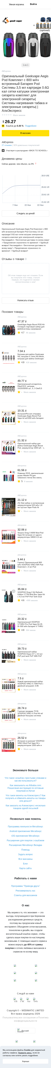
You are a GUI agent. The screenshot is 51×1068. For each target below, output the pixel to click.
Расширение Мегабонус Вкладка (25, 845)
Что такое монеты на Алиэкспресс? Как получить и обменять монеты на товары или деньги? (25, 798)
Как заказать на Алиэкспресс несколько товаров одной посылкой (25, 806)
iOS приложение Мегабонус (25, 836)
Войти (33, 4)
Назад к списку (4, 21)
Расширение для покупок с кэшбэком (25, 840)
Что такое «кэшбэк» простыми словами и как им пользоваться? (25, 779)
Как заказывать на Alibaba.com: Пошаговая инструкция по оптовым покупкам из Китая (25, 788)
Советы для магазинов (25, 895)
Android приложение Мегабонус (26, 831)
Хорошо (25, 1061)
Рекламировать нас (25, 891)
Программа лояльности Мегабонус (25, 826)
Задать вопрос (25, 854)
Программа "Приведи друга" (25, 886)
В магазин (25, 133)
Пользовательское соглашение (19, 1017)
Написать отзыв (25, 300)
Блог (25, 864)
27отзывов (7, 145)
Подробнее (30, 126)
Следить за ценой (26, 213)
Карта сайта (25, 868)
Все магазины (25, 859)
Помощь (25, 850)
